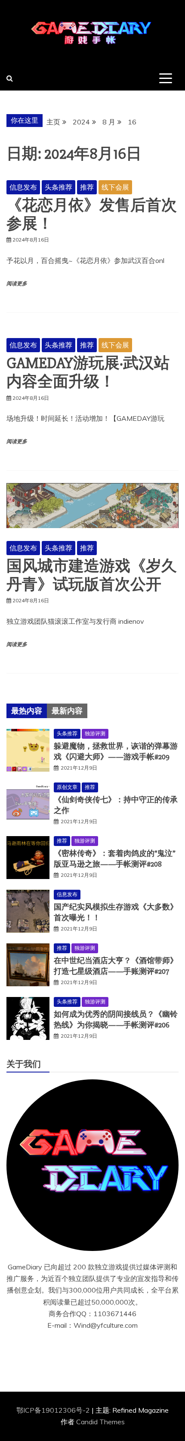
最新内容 (67, 711)
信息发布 (23, 187)
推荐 (87, 187)
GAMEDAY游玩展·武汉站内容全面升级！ (88, 372)
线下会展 (115, 187)
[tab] (26, 711)
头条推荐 (58, 187)
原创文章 (67, 787)
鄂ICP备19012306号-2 (54, 1410)
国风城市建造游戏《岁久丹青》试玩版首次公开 (91, 575)
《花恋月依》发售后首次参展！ (91, 214)
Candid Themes (100, 1421)
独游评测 (95, 733)
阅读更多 (16, 284)
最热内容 (26, 711)
